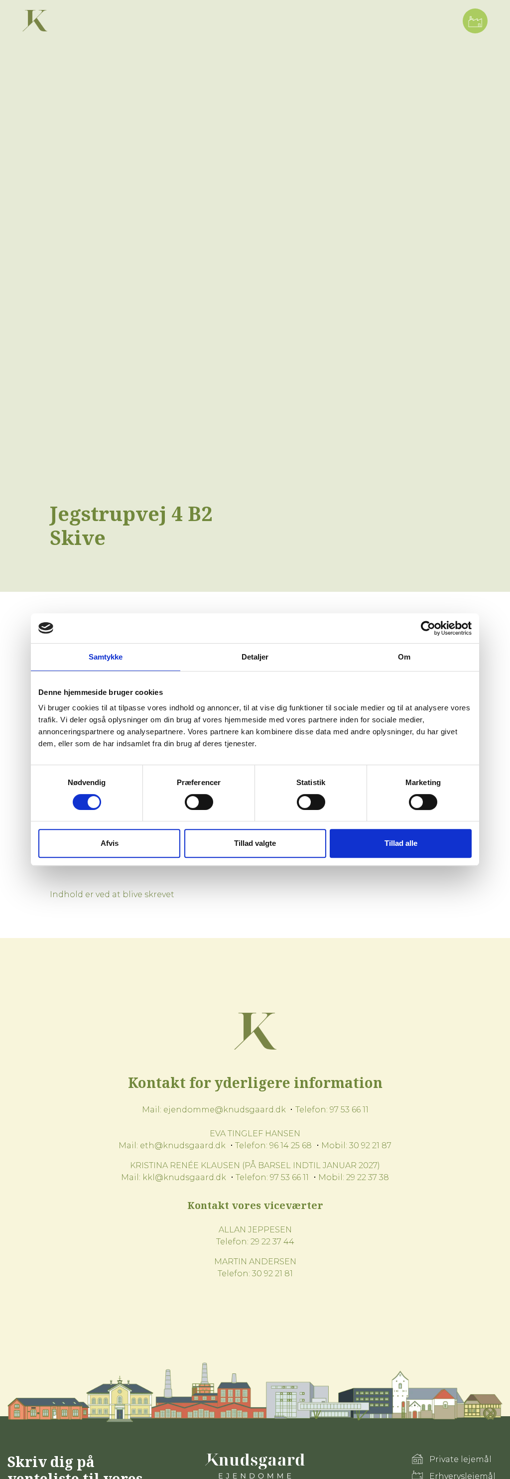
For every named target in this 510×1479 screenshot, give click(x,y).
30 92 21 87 (370, 1145)
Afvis (110, 843)
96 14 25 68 (290, 1145)
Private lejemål (460, 1459)
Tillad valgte (255, 843)
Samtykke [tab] (106, 657)
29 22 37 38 (367, 1177)
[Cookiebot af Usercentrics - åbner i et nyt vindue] (428, 628)
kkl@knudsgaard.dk (184, 1177)
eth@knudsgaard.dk (183, 1145)
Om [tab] (404, 657)
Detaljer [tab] (255, 657)
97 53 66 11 (349, 1109)
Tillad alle (400, 843)
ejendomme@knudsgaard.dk (224, 1109)
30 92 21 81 (272, 1273)
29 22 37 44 (272, 1241)
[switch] (199, 802)
